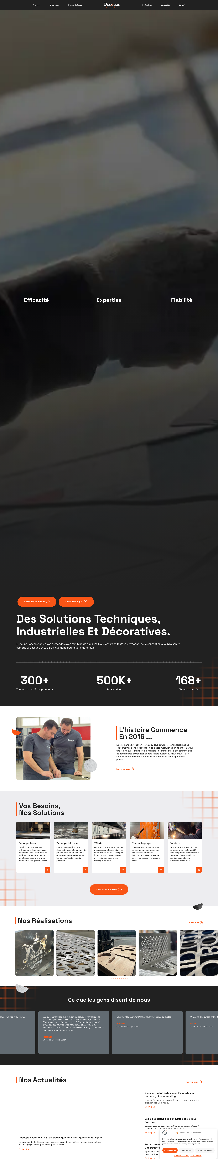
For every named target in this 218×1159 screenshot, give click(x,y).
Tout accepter (170, 1150)
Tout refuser (186, 1150)
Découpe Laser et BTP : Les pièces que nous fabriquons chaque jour (60, 1137)
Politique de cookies (181, 1156)
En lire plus (24, 1149)
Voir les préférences (205, 1150)
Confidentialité (196, 1156)
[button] (111, 978)
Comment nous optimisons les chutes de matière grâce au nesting (170, 1094)
